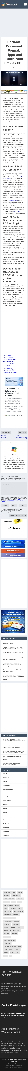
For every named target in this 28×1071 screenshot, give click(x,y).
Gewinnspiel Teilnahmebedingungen (13, 1065)
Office (6, 927)
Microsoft (7, 924)
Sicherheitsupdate (9, 940)
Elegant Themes (13, 1059)
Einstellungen (8, 905)
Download (20, 899)
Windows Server (7, 823)
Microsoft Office (7, 800)
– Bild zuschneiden (8, 367)
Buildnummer (16, 895)
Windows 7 (6, 835)
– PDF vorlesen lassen (9, 370)
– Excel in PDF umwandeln (10, 356)
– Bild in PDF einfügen (8, 369)
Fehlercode (7, 911)
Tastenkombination (10, 946)
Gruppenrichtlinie (9, 918)
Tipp (19, 946)
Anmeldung (7, 892)
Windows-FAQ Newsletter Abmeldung (14, 1067)
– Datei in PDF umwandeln (9, 372)
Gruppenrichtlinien (8, 789)
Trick (18, 949)
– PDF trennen (6, 365)
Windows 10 (6, 831)
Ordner (12, 927)
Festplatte (7, 914)
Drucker (6, 902)
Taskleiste (7, 943)
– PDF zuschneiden (8, 357)
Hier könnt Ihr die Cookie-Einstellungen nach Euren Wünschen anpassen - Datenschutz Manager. (13, 1015)
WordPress (14, 1061)
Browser (6, 895)
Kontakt (17, 1063)
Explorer (13, 908)
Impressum (11, 1063)
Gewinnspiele (6, 785)
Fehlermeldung (18, 911)
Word (5, 956)
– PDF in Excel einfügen (9, 363)
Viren (12, 952)
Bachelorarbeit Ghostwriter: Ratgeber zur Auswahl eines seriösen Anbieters (14, 741)
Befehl (20, 892)
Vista (17, 952)
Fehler (20, 908)
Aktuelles (5, 773)
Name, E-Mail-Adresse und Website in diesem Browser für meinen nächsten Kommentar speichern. (12, 511)
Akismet (18, 499)
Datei (5, 899)
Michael (14, 454)
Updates (5, 819)
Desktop (5, 781)
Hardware (5, 793)
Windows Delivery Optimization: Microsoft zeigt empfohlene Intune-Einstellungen (12, 664)
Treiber (11, 949)
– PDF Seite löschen (8, 361)
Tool (5, 949)
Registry (5, 808)
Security (5, 812)
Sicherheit (7, 937)
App (14, 892)
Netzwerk (16, 924)
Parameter (7, 930)
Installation (8, 921)
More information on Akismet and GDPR (12, 501)
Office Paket (13, 200)
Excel (5, 908)
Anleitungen (6, 777)
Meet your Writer (7, 739)
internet (17, 921)
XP (10, 956)
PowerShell (17, 930)
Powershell (6, 804)
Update (6, 952)
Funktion (16, 914)
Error (17, 905)
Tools (4, 816)
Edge (19, 902)
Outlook (20, 927)
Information (17, 67)
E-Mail (13, 902)
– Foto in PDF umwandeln (9, 359)
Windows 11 (6, 827)
